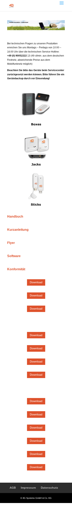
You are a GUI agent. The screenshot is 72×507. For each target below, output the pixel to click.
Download (36, 282)
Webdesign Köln (9, 505)
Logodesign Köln (48, 505)
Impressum (28, 487)
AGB (13, 487)
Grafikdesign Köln (28, 505)
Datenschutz (49, 487)
